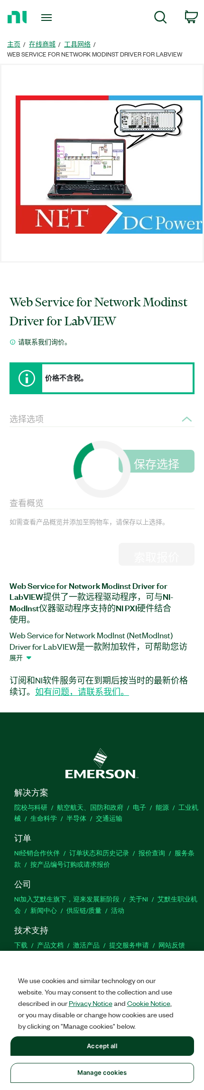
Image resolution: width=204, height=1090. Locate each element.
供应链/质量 (84, 910)
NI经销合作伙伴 (37, 852)
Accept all (102, 1046)
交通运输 (109, 818)
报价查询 (152, 852)
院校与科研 (30, 807)
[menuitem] (160, 19)
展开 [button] (16, 657)
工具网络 (77, 43)
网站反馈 (171, 944)
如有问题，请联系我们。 (82, 691)
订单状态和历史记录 (99, 852)
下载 (21, 944)
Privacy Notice (90, 1003)
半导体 (76, 818)
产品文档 (50, 944)
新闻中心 (43, 910)
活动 (117, 910)
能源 (162, 807)
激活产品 (86, 944)
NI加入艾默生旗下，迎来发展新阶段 (67, 898)
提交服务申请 (129, 944)
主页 (13, 43)
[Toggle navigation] (49, 17)
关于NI (138, 898)
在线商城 (42, 43)
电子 (139, 807)
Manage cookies (102, 1072)
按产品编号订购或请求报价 (70, 864)
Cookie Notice (148, 1003)
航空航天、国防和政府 (90, 807)
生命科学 (43, 818)
